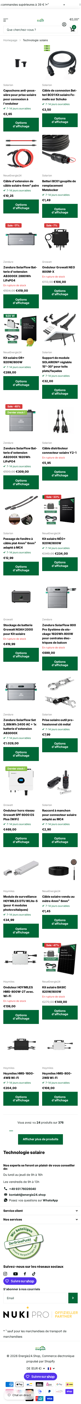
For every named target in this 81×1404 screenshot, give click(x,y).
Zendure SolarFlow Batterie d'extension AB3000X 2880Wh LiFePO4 (20, 273)
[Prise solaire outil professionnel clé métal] (60, 691)
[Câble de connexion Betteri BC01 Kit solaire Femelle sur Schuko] (60, 62)
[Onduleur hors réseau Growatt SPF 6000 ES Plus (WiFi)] (21, 782)
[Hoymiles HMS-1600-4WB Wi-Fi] (21, 1045)
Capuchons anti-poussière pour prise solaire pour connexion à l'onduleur (19, 97)
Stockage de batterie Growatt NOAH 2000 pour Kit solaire (18, 629)
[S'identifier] (64, 24)
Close (40, 1210)
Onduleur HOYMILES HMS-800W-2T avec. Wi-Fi (18, 991)
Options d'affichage (21, 124)
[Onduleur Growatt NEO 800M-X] (60, 239)
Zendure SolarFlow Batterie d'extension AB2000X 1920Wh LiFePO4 (20, 454)
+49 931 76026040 (22, 1189)
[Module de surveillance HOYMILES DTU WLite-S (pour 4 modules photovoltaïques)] (21, 868)
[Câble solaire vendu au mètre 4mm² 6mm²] (60, 868)
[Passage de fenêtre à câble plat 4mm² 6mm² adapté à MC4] (21, 510)
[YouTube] (15, 1273)
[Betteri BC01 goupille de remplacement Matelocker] (60, 152)
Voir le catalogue (5, 20)
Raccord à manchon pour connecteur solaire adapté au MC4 (59, 815)
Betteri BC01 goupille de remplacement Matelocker (59, 185)
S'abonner (73, 1298)
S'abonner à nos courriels (21, 1289)
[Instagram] (5, 1274)
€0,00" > (74, 23)
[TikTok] (34, 1274)
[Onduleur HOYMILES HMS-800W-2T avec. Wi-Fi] (21, 958)
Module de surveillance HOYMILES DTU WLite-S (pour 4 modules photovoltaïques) (20, 903)
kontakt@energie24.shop (27, 1194)
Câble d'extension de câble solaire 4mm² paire (21, 183)
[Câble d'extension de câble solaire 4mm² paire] (21, 152)
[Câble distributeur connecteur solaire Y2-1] (60, 420)
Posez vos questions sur (33, 1200)
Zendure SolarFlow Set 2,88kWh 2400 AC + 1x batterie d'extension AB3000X (19, 726)
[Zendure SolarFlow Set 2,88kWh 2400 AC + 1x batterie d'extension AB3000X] (21, 691)
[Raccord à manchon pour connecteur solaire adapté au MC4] (60, 782)
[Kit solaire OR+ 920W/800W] (21, 329)
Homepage (10, 40)
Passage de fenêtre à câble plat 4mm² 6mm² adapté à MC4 (19, 543)
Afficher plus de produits (40, 1139)
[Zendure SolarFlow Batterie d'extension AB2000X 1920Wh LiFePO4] (21, 420)
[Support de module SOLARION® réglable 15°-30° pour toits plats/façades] (60, 329)
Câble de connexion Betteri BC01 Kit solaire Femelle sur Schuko (59, 95)
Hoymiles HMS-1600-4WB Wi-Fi (18, 1075)
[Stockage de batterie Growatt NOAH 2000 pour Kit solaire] (21, 596)
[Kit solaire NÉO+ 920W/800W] (60, 510)
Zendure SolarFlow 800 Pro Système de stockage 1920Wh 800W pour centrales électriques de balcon (59, 633)
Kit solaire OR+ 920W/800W (14, 360)
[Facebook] (25, 1273)
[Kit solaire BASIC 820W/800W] (60, 958)
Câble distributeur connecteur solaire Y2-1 (59, 450)
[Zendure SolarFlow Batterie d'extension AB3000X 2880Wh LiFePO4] (21, 239)
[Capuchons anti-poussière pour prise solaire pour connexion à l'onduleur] (21, 62)
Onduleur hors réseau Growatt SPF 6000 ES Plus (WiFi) (18, 815)
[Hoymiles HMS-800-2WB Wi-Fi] (60, 1045)
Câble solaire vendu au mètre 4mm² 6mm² (58, 899)
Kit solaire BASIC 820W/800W (54, 989)
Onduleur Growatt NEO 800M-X (58, 269)
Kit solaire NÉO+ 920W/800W (54, 541)
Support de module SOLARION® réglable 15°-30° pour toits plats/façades (57, 364)
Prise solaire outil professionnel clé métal (58, 722)
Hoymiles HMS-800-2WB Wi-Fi (57, 1075)
